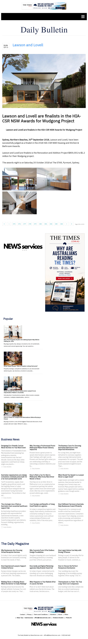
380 (40, 224)
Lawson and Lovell (28, 44)
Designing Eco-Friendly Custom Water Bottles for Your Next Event (13, 447)
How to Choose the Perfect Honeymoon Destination (68, 567)
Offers (66, 614)
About (60, 614)
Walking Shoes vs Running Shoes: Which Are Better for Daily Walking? (13, 583)
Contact (22, 614)
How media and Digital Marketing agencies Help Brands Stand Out (41, 567)
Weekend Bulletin (58, 617)
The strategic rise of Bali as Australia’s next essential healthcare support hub (14, 506)
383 (56, 224)
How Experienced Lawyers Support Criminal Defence (13, 567)
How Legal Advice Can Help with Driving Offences (69, 551)
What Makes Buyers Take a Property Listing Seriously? (20, 366)
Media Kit (69, 617)
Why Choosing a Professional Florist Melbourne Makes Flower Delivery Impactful (42, 448)
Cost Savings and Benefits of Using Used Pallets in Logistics (42, 505)
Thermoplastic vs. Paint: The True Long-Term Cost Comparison (70, 583)
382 (51, 224)
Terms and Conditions (41, 614)
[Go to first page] (4, 224)
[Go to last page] (71, 224)
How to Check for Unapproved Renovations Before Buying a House (22, 418)
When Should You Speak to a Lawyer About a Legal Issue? (71, 476)
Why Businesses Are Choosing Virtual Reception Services (11, 551)
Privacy (29, 614)
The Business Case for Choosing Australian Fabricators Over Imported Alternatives (69, 448)
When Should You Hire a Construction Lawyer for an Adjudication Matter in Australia (20, 391)
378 (30, 224)
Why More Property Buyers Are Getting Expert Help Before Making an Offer (21, 340)
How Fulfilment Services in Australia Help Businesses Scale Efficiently (71, 505)
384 (61, 224)
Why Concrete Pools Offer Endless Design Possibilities (42, 551)
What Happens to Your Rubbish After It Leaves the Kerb (43, 583)
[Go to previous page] (9, 224)
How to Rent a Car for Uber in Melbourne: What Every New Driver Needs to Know (42, 477)
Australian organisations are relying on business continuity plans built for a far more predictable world (14, 477)
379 (35, 224)
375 (14, 224)
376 (19, 224)
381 (46, 224)
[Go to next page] (67, 224)
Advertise (53, 614)
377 (24, 224)
